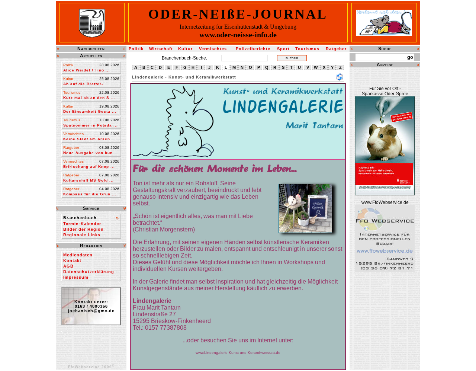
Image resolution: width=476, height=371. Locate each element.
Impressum (76, 277)
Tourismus (307, 49)
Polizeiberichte (253, 49)
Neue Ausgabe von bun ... (91, 153)
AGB (68, 266)
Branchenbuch (80, 217)
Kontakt (72, 260)
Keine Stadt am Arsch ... (89, 139)
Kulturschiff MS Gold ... (88, 180)
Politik (136, 49)
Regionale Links (81, 235)
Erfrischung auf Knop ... (89, 166)
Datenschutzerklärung (88, 271)
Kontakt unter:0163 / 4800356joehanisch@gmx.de (91, 306)
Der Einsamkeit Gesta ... (89, 111)
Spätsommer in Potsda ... (90, 125)
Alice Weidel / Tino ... (86, 70)
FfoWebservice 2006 (91, 367)
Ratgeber (336, 49)
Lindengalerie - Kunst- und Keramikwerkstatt (184, 77)
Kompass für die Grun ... (89, 194)
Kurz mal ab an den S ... (89, 98)
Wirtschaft (161, 49)
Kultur (185, 49)
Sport (283, 49)
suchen (292, 58)
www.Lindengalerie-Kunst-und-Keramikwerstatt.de (238, 353)
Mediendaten (78, 255)
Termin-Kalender (82, 223)
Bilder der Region (83, 229)
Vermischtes (213, 49)
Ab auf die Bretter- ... (86, 84)
